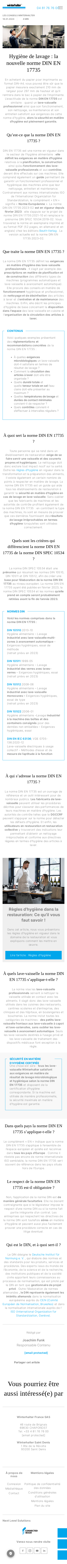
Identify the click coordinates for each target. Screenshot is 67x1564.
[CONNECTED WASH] (30, 1531)
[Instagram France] (30, 1551)
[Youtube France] (37, 1551)
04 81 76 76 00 (47, 8)
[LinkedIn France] (44, 1551)
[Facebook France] (23, 1551)
